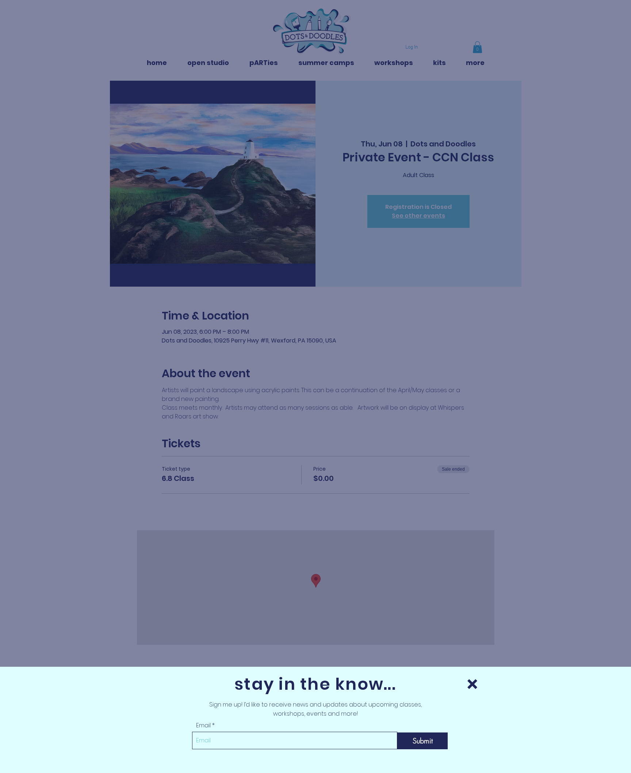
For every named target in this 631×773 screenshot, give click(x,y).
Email (203, 725)
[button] (472, 684)
